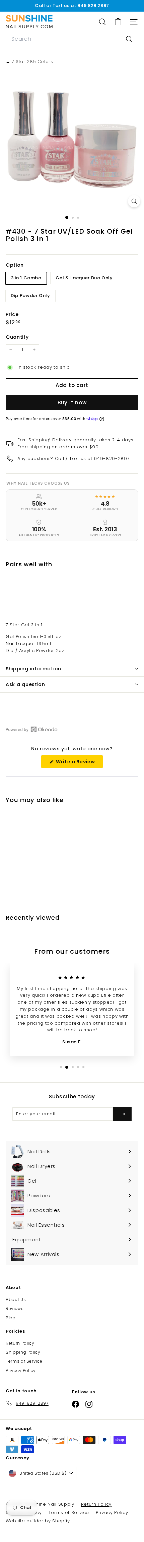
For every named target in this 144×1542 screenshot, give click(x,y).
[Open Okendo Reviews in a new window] (32, 729)
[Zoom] (134, 201)
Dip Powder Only (30, 295)
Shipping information (33, 668)
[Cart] (118, 22)
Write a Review (79, 763)
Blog (11, 1318)
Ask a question (25, 684)
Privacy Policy (21, 1370)
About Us (16, 1299)
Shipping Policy (23, 1352)
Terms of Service (24, 1361)
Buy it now (72, 402)
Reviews (15, 1308)
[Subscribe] (122, 1114)
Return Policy (20, 1343)
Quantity (17, 337)
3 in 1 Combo (26, 278)
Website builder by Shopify (38, 1521)
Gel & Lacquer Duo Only (84, 278)
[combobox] (72, 39)
